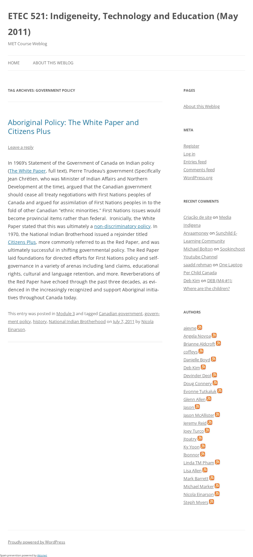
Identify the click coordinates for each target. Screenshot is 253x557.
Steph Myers (195, 502)
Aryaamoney (196, 233)
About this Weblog (53, 63)
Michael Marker (198, 486)
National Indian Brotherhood (77, 321)
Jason (189, 407)
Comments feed (199, 170)
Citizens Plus (22, 242)
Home (14, 63)
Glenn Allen (194, 399)
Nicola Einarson (198, 494)
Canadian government (121, 313)
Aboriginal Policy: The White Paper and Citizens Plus (73, 126)
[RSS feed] (199, 328)
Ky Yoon (191, 447)
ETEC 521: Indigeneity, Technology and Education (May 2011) (123, 24)
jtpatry (190, 439)
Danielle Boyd (196, 360)
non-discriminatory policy (122, 226)
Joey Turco (193, 431)
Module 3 (65, 313)
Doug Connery (197, 383)
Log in (189, 154)
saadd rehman (197, 265)
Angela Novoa (197, 336)
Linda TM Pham (198, 463)
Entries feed (195, 162)
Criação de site (197, 217)
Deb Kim (191, 280)
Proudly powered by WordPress (36, 542)
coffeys (190, 352)
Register (191, 146)
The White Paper (27, 171)
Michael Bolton (198, 249)
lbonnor (191, 455)
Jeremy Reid (195, 423)
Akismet (42, 555)
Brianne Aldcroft (199, 344)
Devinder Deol (197, 375)
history (40, 321)
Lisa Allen (192, 471)
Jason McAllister (198, 415)
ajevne (189, 328)
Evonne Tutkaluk (199, 391)
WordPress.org (197, 177)
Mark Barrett (196, 478)
